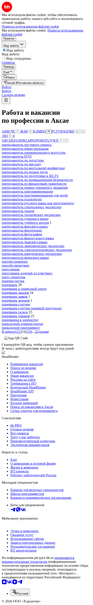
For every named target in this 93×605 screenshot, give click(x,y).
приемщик (9, 285)
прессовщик (11, 269)
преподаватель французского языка (28, 238)
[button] (6, 87)
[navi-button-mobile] (6, 100)
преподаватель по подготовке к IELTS (30, 176)
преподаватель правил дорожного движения (34, 187)
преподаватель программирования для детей (35, 195)
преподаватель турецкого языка (25, 219)
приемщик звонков (16, 300)
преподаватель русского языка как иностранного (38, 203)
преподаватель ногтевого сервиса (26, 145)
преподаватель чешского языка (24, 242)
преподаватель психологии (22, 199)
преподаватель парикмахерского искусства (33, 152)
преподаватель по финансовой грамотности (34, 184)
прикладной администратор (22, 324)
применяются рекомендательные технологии (38, 559)
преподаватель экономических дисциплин (33, 246)
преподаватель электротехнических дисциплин (37, 250)
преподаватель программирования (27, 191)
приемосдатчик (13, 281)
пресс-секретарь (13, 277)
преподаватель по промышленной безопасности (37, 180)
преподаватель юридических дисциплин (32, 254)
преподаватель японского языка (25, 257)
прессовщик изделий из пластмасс (27, 273)
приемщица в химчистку (20, 320)
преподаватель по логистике (23, 160)
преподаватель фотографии (22, 234)
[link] (9, 77)
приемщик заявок (15, 296)
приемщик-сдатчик (16, 304)
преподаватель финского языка (25, 226)
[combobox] (20, 592)
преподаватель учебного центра (25, 222)
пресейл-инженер (15, 261)
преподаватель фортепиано (22, 230)
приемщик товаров (16, 316)
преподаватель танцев (18, 211)
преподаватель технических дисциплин (31, 215)
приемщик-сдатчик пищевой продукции (32, 308)
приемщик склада (15, 312)
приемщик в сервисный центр (24, 289)
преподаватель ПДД (17, 156)
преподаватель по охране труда (25, 172)
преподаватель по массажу (21, 164)
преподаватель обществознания (25, 148)
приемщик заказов (15, 292)
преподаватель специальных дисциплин (31, 207)
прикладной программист (21, 328)
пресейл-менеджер (15, 265)
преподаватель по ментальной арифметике (33, 168)
